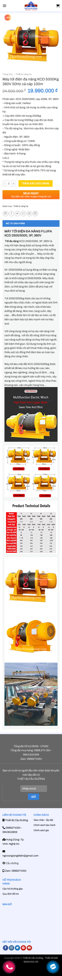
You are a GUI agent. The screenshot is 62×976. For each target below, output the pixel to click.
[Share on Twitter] (17, 213)
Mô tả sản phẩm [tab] (15, 223)
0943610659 (9, 832)
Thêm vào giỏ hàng (35, 183)
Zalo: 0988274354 (15, 870)
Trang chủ (7, 74)
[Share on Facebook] (11, 213)
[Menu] (4, 6)
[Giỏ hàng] (58, 5)
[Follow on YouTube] (29, 948)
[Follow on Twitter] (17, 948)
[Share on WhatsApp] (5, 213)
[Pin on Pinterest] (29, 213)
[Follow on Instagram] (11, 948)
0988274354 (13, 827)
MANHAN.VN (31, 961)
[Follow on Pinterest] (23, 948)
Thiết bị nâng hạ (23, 74)
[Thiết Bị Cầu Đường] (31, 5)
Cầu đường (12, 863)
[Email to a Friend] (23, 213)
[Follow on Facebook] (5, 948)
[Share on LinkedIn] (35, 213)
